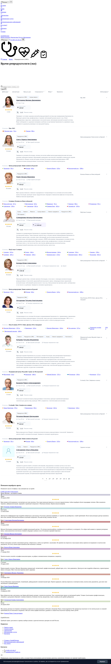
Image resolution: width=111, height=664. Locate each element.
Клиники (3, 12)
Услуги (21, 37)
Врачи (2, 9)
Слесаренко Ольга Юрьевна (27, 450)
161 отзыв (8, 226)
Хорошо (102, 661)
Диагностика (4, 15)
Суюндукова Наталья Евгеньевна (29, 217)
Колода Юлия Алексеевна (26, 263)
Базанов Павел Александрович (28, 383)
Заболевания (27, 37)
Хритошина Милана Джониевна (28, 100)
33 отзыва (8, 394)
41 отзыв (8, 312)
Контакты (4, 28)
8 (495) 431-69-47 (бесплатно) (9, 491)
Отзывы (3, 31)
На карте (3, 5)
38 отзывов (8, 274)
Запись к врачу (8, 627)
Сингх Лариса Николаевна (26, 139)
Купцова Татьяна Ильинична (27, 340)
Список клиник (8, 629)
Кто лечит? (4, 25)
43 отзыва (8, 151)
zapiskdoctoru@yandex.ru (13, 652)
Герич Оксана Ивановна (25, 177)
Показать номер (28, 112)
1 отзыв (8, 111)
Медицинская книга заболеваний (10, 22)
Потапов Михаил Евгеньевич (27, 416)
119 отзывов (8, 351)
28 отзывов (8, 427)
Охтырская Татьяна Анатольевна (29, 300)
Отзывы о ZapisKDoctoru (11, 640)
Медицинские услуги (7, 18)
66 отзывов (8, 188)
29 (69, 478)
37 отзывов (8, 461)
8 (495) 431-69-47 (11, 650)
